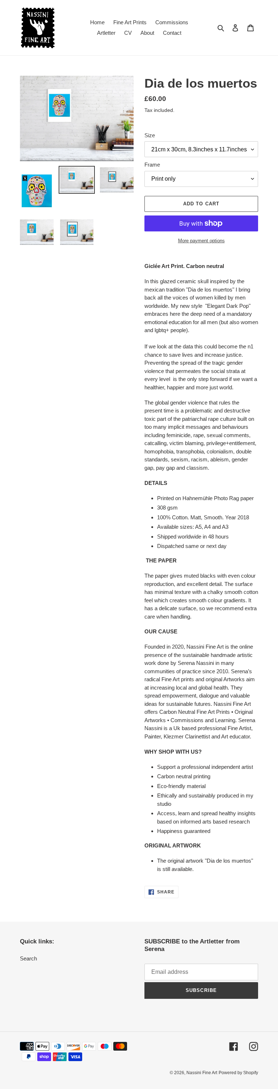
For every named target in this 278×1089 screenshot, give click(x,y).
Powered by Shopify (238, 1072)
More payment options (201, 240)
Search (28, 958)
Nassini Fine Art (201, 1072)
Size (149, 135)
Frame (152, 165)
